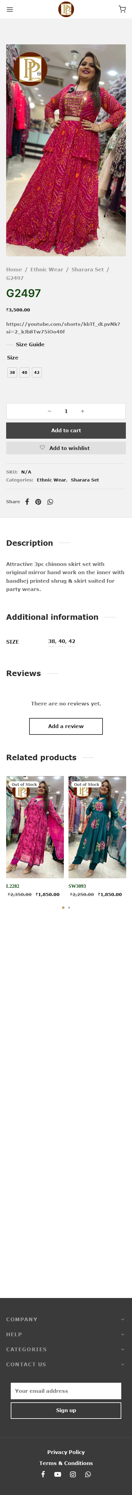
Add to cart (66, 430)
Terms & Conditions (66, 1463)
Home (14, 269)
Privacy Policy (66, 1452)
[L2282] (35, 827)
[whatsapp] (88, 1475)
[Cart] (122, 9)
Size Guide (30, 344)
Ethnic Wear (46, 269)
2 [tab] (69, 908)
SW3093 (77, 886)
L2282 (12, 886)
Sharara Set (88, 269)
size (12, 357)
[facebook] (43, 1475)
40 (61, 641)
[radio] (12, 372)
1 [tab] (63, 907)
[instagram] (73, 1475)
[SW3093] (97, 827)
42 (71, 641)
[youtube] (57, 1475)
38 (51, 641)
